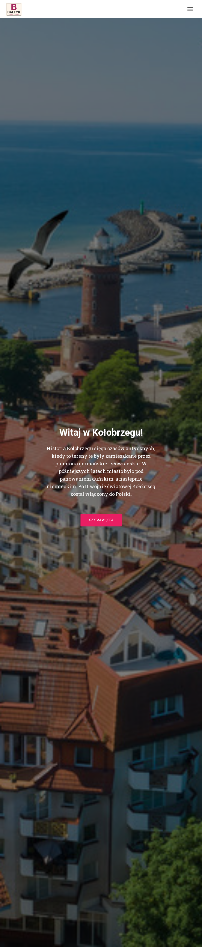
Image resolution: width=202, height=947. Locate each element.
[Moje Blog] (16, 9)
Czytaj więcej (101, 520)
